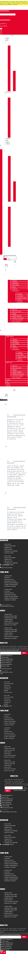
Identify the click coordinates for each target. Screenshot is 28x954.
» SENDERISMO (13, 51)
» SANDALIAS (13, 62)
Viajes (8, 451)
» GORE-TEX (12, 100)
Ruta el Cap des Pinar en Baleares (16, 411)
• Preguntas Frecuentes (10, 586)
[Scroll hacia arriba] (1, 952)
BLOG (7, 140)
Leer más (10, 442)
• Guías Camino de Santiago (11, 622)
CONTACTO (8, 143)
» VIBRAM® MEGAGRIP (13, 117)
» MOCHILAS (18, 85)
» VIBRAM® (13, 112)
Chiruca (2, 7)
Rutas (8, 407)
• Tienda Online (8, 575)
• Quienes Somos (8, 614)
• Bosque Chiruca (8, 621)
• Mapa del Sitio (8, 549)
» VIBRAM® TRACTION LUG (13, 123)
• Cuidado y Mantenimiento (11, 584)
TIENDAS (7, 142)
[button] (1, 145)
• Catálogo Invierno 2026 (10, 615)
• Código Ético (7, 547)
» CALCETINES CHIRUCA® (13, 129)
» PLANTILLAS (18, 89)
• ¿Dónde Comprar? (8, 619)
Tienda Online (7, 39)
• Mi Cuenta (7, 577)
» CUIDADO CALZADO (18, 81)
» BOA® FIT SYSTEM (12, 107)
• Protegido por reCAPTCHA (10, 550)
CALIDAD (8, 138)
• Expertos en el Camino (10, 624)
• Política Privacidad (9, 545)
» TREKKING (13, 47)
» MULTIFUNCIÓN (14, 55)
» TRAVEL (12, 58)
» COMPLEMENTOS (13, 66)
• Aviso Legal (7, 544)
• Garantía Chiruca (9, 579)
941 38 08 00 (3, 25)
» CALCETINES (18, 76)
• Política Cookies (9, 552)
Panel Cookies (5, 564)
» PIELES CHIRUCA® (12, 135)
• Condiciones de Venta (10, 580)
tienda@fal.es (3, 23)
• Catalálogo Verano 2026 (10, 617)
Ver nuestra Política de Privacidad (9, 650)
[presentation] (17, 404)
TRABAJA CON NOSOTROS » (5, 20)
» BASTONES (18, 72)
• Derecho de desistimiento (11, 582)
